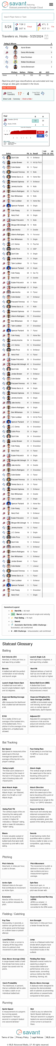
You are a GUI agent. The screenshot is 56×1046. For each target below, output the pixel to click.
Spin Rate (34, 882)
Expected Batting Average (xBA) (13, 698)
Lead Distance (9, 939)
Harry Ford (15, 215)
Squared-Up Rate (37, 809)
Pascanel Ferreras (18, 172)
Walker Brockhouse (28, 62)
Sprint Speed (7, 1009)
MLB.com (50, 1037)
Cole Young (15, 210)
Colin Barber (15, 167)
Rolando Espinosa (17, 182)
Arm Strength (35, 920)
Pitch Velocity (8, 863)
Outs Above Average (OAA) (13, 959)
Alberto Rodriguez (17, 191)
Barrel (19, 614)
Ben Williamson (17, 196)
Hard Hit (18, 610)
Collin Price (15, 249)
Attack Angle (35, 768)
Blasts (5, 833)
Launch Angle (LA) (37, 657)
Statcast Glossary (17, 643)
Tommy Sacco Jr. (17, 177)
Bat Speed (6, 749)
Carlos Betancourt (27, 67)
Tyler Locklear (16, 201)
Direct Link (7, 99)
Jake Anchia (15, 230)
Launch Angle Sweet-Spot (13, 683)
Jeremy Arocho (16, 186)
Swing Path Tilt (9, 809)
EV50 (4, 716)
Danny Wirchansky (27, 52)
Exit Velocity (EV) (9, 657)
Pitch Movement (37, 863)
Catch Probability (10, 983)
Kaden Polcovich (17, 220)
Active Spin (7, 882)
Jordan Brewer (16, 162)
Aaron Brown (25, 48)
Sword (17, 621)
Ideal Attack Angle (9, 787)
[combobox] (28, 16)
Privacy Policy (22, 1037)
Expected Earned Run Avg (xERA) (41, 898)
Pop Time (6, 920)
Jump (32, 939)
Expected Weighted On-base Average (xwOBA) (40, 698)
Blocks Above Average (39, 983)
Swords (33, 833)
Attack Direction (37, 787)
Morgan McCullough (18, 225)
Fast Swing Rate (37, 749)
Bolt (32, 1009)
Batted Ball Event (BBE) (40, 683)
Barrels (5, 668)
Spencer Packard (17, 206)
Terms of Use (8, 1037)
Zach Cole (15, 158)
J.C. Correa (15, 244)
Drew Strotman (26, 57)
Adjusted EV (35, 716)
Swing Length (8, 768)
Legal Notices (38, 1037)
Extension (6, 897)
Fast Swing (19, 618)
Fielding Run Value (37, 959)
